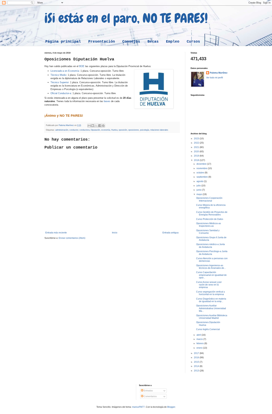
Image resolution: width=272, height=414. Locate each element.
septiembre (202, 177)
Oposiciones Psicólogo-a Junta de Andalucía (211, 252)
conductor (73, 130)
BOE (81, 66)
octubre (201, 172)
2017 (197, 353)
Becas (153, 41)
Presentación (101, 41)
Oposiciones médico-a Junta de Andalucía (210, 245)
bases (107, 101)
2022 (197, 143)
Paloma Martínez (218, 73)
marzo (200, 339)
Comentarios (150, 396)
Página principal (63, 41)
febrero (200, 343)
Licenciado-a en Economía (65, 70)
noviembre (202, 168)
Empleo (172, 41)
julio (199, 185)
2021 (197, 147)
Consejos (131, 41)
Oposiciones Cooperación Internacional (209, 199)
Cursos (193, 41)
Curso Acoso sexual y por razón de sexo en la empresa (209, 285)
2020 (197, 151)
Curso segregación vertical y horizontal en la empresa (210, 293)
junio (199, 190)
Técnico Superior (60, 82)
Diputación (95, 130)
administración (61, 130)
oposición (123, 130)
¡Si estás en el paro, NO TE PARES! (126, 18)
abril (199, 335)
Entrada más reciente (56, 232)
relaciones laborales (159, 130)
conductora (84, 130)
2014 (197, 366)
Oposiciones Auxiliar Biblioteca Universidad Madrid (211, 316)
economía (105, 130)
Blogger (171, 407)
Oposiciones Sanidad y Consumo (207, 231)
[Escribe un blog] (93, 125)
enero (200, 348)
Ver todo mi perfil (214, 77)
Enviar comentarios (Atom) (72, 238)
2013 (197, 370)
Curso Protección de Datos (209, 219)
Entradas (148, 390)
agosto (200, 181)
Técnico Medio (58, 75)
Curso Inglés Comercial (208, 329)
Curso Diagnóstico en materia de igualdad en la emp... (211, 300)
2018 (197, 160)
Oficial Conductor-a (61, 93)
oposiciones (133, 130)
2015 (197, 362)
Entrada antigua (170, 232)
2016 (197, 357)
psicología (144, 130)
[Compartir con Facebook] (100, 125)
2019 (197, 155)
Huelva (114, 130)
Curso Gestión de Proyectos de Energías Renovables (211, 213)
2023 (197, 138)
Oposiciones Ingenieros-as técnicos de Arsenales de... (211, 266)
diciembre (202, 164)
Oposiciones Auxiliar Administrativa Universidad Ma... (211, 308)
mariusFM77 (138, 407)
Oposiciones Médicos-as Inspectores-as (208, 224)
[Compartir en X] (96, 125)
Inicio (114, 232)
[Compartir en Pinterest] (103, 125)
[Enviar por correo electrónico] (89, 125)
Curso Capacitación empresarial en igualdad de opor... (211, 275)
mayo (200, 194)
